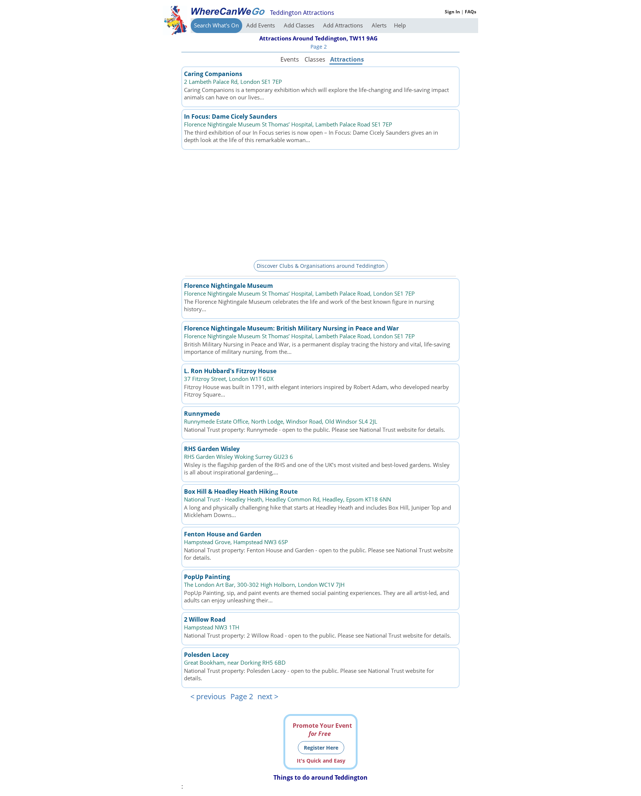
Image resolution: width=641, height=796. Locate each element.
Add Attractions (343, 25)
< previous (208, 696)
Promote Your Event (322, 729)
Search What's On (216, 25)
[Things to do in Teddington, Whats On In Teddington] (228, 11)
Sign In (452, 12)
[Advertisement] (320, 204)
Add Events (261, 25)
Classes (315, 59)
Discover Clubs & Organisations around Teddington (321, 265)
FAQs (470, 12)
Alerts (379, 25)
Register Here (321, 747)
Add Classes (300, 25)
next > (267, 696)
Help (400, 25)
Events (289, 59)
